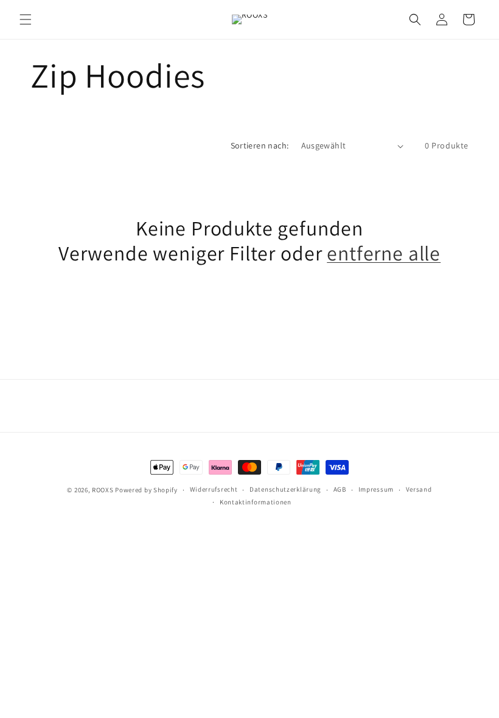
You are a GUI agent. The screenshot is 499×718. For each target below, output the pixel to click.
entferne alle (384, 253)
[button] (25, 19)
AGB (339, 489)
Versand (419, 489)
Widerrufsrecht (214, 489)
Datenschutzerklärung (285, 489)
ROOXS (103, 490)
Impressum (376, 489)
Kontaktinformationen (255, 502)
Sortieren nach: (260, 145)
